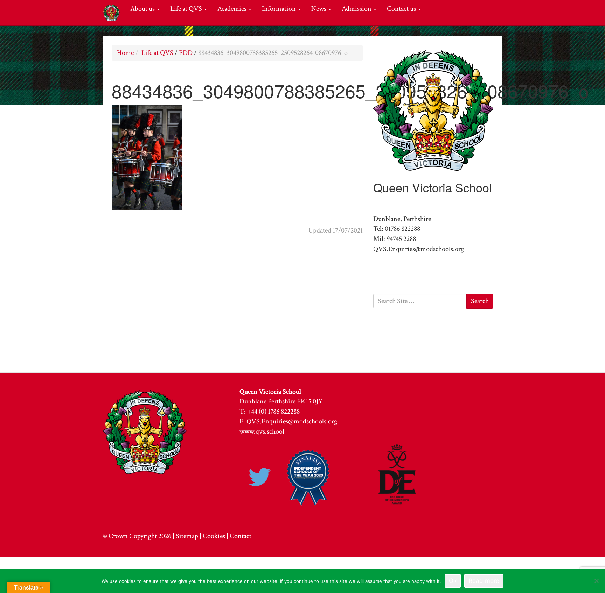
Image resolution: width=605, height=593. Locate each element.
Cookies (214, 536)
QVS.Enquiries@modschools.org (291, 421)
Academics (232, 8)
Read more (483, 580)
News (319, 8)
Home (125, 52)
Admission (357, 8)
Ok (453, 580)
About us (143, 8)
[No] (596, 580)
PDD (186, 52)
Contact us (402, 8)
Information (279, 8)
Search (480, 301)
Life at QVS (186, 8)
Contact (240, 536)
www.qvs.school (261, 431)
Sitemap (187, 536)
